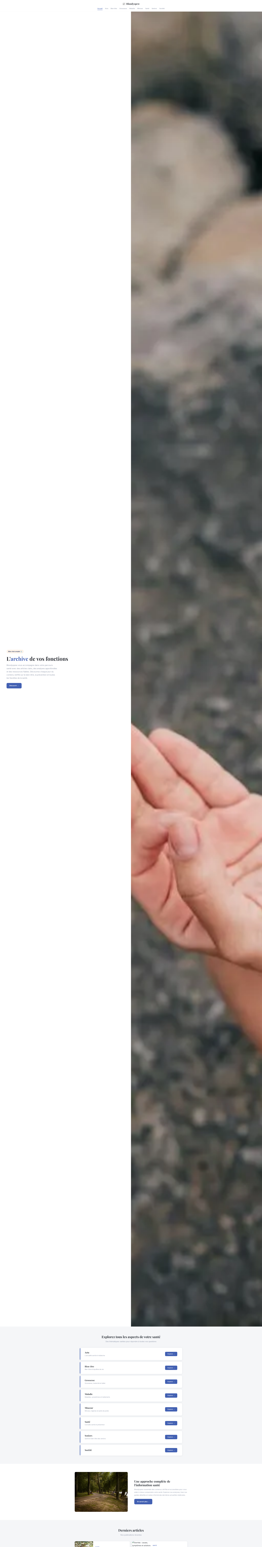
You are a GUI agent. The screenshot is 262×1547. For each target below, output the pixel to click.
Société (162, 8)
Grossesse (123, 8)
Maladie (132, 8)
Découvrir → (14, 686)
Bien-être (114, 8)
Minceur (140, 8)
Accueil (100, 8)
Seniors (154, 8)
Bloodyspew (131, 3)
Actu (106, 8)
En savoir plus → (143, 1502)
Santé (147, 8)
